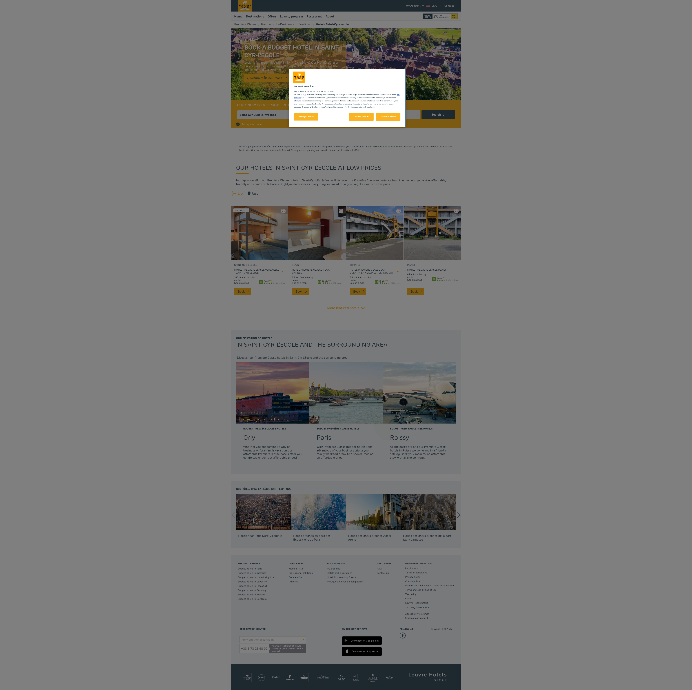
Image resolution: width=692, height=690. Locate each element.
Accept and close (388, 117)
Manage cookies (306, 117)
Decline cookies (361, 117)
